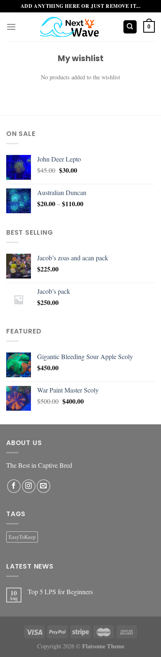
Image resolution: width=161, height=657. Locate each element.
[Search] (130, 27)
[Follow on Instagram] (29, 486)
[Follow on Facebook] (14, 486)
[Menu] (11, 27)
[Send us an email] (43, 486)
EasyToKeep (22, 536)
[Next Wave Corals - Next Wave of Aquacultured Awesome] (69, 26)
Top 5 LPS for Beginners (60, 591)
